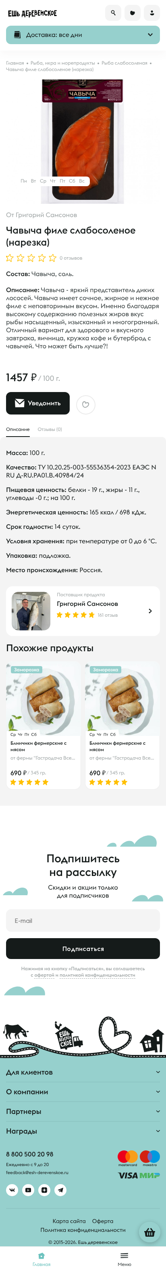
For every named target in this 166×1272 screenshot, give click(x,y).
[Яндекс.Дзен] (44, 1190)
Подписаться (83, 948)
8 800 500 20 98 (29, 1154)
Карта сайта (69, 1221)
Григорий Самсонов (46, 215)
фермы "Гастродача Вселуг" (48, 758)
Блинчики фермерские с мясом (38, 746)
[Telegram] (60, 1190)
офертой (44, 975)
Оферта (103, 1221)
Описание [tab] (18, 429)
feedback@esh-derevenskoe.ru (37, 1172)
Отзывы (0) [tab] (50, 429)
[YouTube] (28, 1190)
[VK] (12, 1190)
